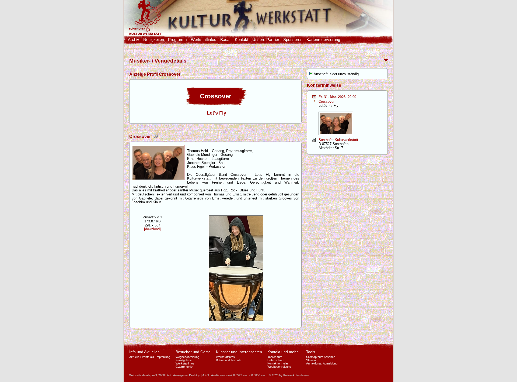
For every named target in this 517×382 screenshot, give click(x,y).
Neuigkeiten (153, 39)
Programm (177, 39)
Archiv (133, 39)
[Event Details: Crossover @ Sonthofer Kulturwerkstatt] (314, 97)
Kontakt (241, 39)
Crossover (326, 101)
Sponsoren (292, 39)
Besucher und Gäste (193, 352)
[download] (152, 229)
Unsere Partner (265, 39)
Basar (225, 39)
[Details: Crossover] (314, 101)
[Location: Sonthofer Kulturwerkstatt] (314, 141)
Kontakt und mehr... (284, 352)
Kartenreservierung (323, 39)
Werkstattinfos (203, 39)
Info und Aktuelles (144, 352)
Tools (310, 352)
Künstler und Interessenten (239, 352)
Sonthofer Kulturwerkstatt (338, 140)
